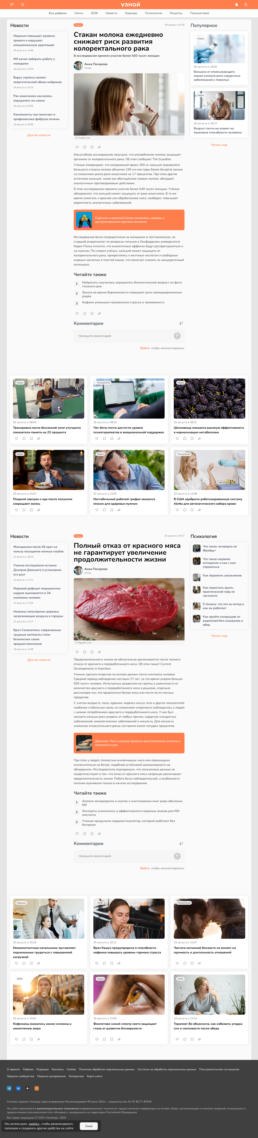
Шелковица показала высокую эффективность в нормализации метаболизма (209, 430)
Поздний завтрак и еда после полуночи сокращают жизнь (42, 501)
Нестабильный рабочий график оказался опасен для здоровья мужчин (124, 501)
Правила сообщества (20, 1076)
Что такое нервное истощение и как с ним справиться (219, 563)
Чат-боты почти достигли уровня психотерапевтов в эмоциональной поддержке (128, 430)
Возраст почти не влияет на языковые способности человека (218, 131)
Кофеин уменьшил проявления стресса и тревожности (123, 302)
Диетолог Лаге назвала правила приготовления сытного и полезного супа (137, 743)
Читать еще (219, 636)
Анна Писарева (96, 64)
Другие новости (39, 135)
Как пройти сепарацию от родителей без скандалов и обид (223, 621)
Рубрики (28, 1069)
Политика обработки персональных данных (106, 1069)
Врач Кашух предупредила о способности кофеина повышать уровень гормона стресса (127, 950)
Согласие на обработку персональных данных (166, 1069)
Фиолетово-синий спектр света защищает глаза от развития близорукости (125, 1026)
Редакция (42, 1069)
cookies (34, 1124)
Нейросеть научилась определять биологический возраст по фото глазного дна (132, 284)
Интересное (76, 1076)
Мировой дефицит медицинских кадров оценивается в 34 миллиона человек (37, 593)
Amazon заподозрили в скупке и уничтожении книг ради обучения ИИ (132, 803)
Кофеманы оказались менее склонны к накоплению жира (42, 1026)
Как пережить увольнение (222, 576)
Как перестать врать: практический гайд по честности (219, 592)
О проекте (13, 1069)
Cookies (71, 1069)
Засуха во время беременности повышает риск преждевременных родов (132, 294)
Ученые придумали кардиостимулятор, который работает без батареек (128, 823)
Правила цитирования (51, 1076)
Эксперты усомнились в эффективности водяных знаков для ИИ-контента (131, 813)
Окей (88, 1126)
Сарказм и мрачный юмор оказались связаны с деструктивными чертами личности (130, 220)
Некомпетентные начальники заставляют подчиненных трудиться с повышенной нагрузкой (44, 952)
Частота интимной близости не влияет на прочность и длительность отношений (205, 950)
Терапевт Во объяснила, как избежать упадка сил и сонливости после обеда (208, 1026)
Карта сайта (94, 1076)
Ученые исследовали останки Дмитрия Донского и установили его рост (37, 570)
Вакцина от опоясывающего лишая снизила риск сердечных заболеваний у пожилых (217, 76)
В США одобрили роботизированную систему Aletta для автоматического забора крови (208, 501)
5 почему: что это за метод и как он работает (223, 606)
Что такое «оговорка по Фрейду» (220, 549)
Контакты (58, 1069)
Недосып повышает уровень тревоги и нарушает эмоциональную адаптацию (34, 40)
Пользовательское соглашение (219, 1069)
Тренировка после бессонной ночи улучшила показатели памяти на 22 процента (47, 430)
